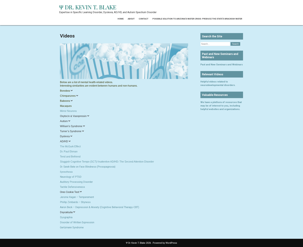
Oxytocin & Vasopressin (73, 116)
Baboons (65, 101)
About (131, 19)
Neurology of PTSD (70, 176)
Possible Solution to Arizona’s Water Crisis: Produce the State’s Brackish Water (197, 19)
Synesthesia (66, 171)
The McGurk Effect (70, 146)
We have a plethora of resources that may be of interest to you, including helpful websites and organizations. (221, 106)
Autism (64, 121)
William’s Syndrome (71, 126)
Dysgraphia (66, 217)
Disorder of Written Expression (77, 222)
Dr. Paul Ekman (68, 151)
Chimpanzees (68, 95)
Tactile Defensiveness (72, 186)
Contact (143, 19)
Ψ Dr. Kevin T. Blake (87, 7)
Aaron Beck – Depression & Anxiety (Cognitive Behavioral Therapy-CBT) (99, 207)
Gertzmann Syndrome (72, 227)
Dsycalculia (66, 212)
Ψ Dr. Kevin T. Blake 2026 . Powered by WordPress (151, 242)
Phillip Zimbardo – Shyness (75, 202)
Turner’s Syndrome (70, 131)
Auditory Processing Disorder (76, 181)
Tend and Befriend (70, 156)
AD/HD (64, 141)
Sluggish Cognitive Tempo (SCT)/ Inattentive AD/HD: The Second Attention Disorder (107, 161)
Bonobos (65, 90)
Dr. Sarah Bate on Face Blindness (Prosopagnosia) (87, 166)
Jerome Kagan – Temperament (77, 197)
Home (121, 19)
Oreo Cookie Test (69, 192)
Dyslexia (65, 136)
